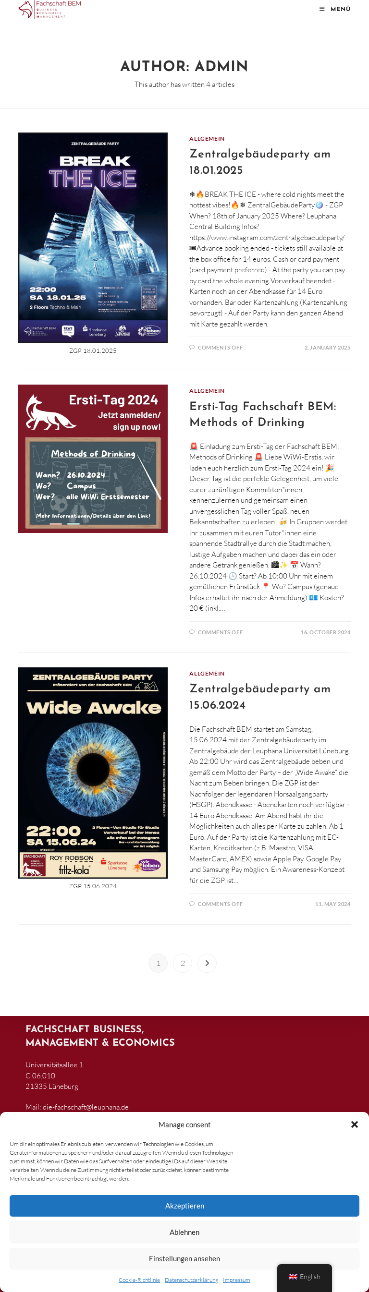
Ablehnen (184, 1232)
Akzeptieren (184, 1205)
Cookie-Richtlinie (139, 1279)
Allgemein (206, 138)
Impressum (236, 1279)
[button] (354, 1124)
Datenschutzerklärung (191, 1279)
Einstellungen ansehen (184, 1258)
